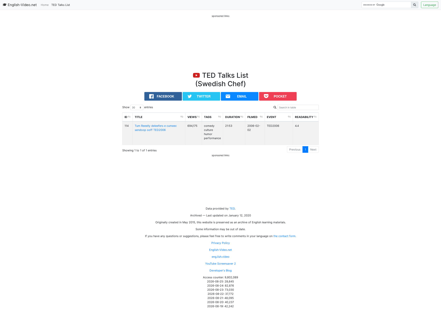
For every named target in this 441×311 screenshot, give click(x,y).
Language (429, 5)
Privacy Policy (220, 243)
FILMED (252, 117)
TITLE (138, 117)
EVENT (271, 117)
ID (126, 117)
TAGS (207, 117)
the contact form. (284, 236)
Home (45, 5)
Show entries (137, 107)
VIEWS (192, 117)
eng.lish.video (220, 256)
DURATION (232, 117)
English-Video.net (22, 5)
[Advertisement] (220, 42)
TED (232, 208)
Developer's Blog (220, 270)
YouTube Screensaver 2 (220, 263)
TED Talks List (60, 5)
